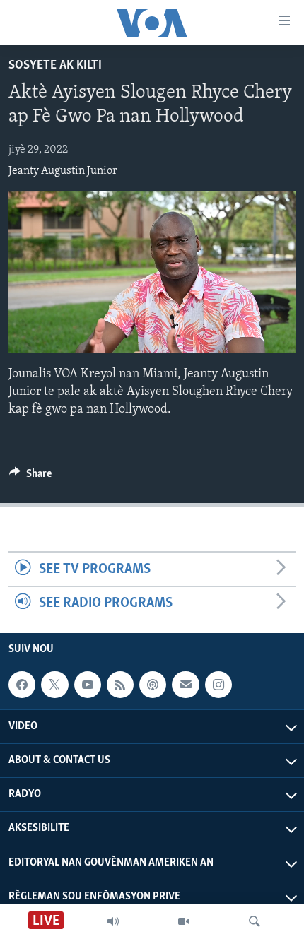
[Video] (184, 921)
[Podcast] (152, 684)
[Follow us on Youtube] (87, 684)
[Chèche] (254, 921)
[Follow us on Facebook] (21, 684)
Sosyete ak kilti (55, 65)
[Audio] (113, 921)
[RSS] (120, 684)
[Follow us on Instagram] (218, 684)
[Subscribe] (185, 684)
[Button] (30, 476)
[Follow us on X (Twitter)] (54, 684)
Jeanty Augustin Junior (62, 171)
